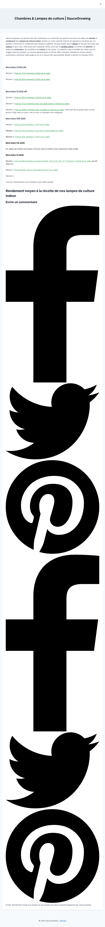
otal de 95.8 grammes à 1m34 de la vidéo (32, 79)
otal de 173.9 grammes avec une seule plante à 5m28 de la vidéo (42, 104)
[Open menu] (101, 4)
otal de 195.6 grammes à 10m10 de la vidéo (33, 97)
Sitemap (63, 921)
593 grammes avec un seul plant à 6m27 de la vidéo (36, 170)
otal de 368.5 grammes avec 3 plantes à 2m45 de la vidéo (40, 110)
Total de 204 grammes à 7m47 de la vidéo (31, 125)
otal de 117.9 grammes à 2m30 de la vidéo (32, 73)
